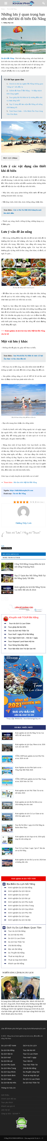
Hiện (15, 158)
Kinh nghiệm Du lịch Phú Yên (20, 913)
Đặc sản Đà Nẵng (15, 949)
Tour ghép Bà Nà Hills (17, 627)
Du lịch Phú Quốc (8, 1064)
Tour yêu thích (7, 1102)
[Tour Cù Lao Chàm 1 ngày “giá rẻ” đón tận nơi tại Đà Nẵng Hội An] (7, 851)
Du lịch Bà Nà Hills (15, 935)
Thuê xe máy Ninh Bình (17, 960)
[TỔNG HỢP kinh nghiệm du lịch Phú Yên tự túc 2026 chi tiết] (7, 759)
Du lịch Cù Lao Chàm (16, 938)
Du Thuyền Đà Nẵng (16, 953)
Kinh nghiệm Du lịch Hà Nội (19, 920)
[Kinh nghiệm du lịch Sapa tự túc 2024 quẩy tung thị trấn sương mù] (7, 840)
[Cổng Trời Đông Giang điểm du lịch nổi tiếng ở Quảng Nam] (7, 567)
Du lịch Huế (6, 1057)
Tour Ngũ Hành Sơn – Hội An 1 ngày (23, 638)
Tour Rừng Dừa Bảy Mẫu (18, 645)
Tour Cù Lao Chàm (30, 1054)
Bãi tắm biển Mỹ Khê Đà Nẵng (25, 482)
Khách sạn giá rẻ (8, 1106)
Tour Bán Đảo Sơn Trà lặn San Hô (22, 648)
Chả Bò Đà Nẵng (14, 945)
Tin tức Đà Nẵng (19, 493)
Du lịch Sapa (6, 1079)
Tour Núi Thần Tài (30, 1064)
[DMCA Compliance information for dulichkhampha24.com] (14, 1129)
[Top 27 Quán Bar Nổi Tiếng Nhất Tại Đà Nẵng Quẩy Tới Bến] (7, 578)
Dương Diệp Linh (8, 23)
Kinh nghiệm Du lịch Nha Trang (21, 905)
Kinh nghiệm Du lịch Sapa (18, 916)
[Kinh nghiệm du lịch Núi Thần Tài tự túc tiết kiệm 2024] (7, 793)
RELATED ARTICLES (11, 554)
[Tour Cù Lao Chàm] (23, 719)
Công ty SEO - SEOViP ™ (10, 1113)
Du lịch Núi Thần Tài (16, 942)
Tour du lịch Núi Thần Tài (18, 630)
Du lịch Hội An (7, 1054)
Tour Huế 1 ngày (29, 1057)
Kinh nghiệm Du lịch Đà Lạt (19, 898)
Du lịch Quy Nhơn (8, 1072)
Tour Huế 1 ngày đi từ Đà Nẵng (21, 634)
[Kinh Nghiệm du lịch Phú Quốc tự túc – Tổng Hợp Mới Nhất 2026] (7, 770)
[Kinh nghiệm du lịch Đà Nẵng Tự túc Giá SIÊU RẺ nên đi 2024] (7, 590)
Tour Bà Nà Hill (29, 1050)
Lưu (2, 546)
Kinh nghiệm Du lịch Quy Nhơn (21, 909)
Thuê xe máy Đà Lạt (16, 956)
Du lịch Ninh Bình (8, 1075)
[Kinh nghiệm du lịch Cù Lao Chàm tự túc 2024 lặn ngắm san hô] (7, 816)
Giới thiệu (5, 1095)
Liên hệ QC (5, 1110)
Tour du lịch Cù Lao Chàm (19, 623)
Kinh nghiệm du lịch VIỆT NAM (23, 879)
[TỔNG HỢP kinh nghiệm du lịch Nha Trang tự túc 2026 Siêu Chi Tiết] (7, 782)
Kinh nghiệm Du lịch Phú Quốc (20, 902)
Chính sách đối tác (8, 1099)
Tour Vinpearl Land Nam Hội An (21, 641)
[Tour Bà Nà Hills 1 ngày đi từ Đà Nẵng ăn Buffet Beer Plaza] (7, 828)
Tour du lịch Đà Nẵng (16, 931)
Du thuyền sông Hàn (31, 1072)
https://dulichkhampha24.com (21, 490)
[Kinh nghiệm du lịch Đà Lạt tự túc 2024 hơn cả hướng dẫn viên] (7, 863)
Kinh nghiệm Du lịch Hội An (19, 891)
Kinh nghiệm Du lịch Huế (18, 895)
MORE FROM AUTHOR (11, 558)
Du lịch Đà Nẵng (7, 58)
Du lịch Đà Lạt (6, 1061)
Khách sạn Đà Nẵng (16, 963)
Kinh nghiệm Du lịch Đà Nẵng (20, 887)
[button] (43, 3)
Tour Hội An (28, 1061)
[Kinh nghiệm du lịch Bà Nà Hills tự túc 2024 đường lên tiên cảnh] (7, 805)
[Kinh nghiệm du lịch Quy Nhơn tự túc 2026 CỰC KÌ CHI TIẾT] (7, 747)
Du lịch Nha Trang (8, 1068)
